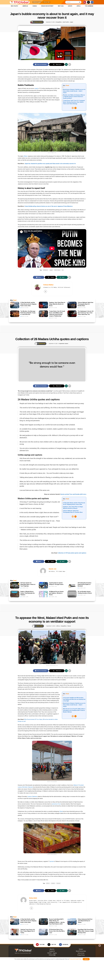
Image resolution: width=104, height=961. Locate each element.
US (62, 270)
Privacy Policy (81, 955)
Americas (25, 6)
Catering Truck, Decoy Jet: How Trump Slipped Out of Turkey (27, 931)
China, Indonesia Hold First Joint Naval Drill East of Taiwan (85, 920)
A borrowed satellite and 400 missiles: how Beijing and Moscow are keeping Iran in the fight (74, 699)
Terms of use (81, 953)
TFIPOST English (37, 2)
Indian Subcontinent (47, 6)
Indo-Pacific (14, 6)
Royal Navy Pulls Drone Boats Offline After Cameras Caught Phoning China (86, 931)
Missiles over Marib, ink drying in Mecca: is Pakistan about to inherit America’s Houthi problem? (74, 96)
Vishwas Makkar (39, 22)
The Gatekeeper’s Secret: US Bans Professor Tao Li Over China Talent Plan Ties (85, 313)
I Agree (86, 959)
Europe (70, 6)
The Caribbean (89, 6)
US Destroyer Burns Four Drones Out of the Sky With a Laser (57, 931)
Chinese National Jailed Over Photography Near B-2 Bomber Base (85, 304)
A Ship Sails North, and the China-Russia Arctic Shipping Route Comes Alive (28, 304)
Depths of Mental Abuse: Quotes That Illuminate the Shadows (27, 593)
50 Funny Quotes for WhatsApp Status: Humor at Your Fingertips (27, 584)
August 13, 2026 (81, 924)
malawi (53, 883)
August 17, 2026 (53, 318)
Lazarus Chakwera (32, 796)
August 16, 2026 (81, 316)
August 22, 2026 (24, 307)
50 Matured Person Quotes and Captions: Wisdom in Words (56, 593)
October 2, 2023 (24, 588)
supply (37, 88)
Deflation (45, 270)
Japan (71, 22)
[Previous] (73, 108)
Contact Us (52, 951)
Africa (78, 6)
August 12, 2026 (24, 934)
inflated (25, 156)
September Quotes (63, 343)
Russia (69, 626)
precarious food (56, 804)
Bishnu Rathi (40, 626)
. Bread (61, 811)
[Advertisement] (52, 328)
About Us (52, 949)
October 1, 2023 (24, 596)
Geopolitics (59, 22)
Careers (81, 949)
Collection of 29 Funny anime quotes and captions (72, 553)
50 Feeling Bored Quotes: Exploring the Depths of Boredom (85, 584)
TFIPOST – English (52, 953)
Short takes (57, 270)
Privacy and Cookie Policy (75, 959)
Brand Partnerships (81, 951)
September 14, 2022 (50, 22)
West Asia (60, 6)
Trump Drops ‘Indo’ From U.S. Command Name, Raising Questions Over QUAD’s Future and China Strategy (74, 102)
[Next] (75, 108)
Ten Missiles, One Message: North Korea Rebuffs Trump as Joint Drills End (27, 313)
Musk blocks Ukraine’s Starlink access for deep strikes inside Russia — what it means (74, 91)
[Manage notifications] (99, 945)
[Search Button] (80, 2)
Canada (34, 6)
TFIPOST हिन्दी (46, 2)
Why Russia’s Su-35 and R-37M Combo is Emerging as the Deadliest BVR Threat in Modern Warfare (74, 710)
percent (52, 861)
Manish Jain (42, 343)
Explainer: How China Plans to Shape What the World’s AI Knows (57, 304)
